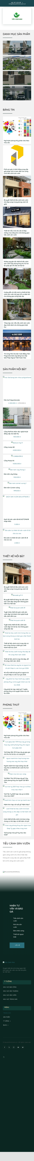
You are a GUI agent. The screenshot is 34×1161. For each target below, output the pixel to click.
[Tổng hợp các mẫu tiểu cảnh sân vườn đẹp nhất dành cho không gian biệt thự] (17, 309)
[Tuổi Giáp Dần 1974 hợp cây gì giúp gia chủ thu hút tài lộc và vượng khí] (17, 744)
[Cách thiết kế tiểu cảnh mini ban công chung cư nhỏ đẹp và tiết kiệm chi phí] (17, 811)
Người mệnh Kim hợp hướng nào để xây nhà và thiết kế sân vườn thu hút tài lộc (16, 768)
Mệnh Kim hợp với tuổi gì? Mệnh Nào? (17, 804)
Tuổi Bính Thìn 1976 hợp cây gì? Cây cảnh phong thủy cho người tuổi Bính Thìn (16, 780)
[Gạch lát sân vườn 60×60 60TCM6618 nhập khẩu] (17, 505)
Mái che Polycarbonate (12, 400)
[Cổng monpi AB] (17, 442)
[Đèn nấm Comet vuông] (17, 483)
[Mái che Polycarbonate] (17, 386)
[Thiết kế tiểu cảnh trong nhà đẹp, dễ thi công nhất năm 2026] (17, 653)
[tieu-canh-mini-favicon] (17, 11)
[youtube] (18, 1047)
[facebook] (4, 1047)
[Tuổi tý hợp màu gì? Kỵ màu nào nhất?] (17, 827)
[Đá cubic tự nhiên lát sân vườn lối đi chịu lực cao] (17, 532)
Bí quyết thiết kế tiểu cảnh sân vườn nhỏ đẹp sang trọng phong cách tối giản (16, 202)
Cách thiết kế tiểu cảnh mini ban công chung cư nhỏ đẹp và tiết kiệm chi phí (16, 820)
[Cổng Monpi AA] (17, 456)
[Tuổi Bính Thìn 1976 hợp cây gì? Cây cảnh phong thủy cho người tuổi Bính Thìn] (17, 773)
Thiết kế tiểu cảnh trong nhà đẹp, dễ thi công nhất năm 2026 (16, 660)
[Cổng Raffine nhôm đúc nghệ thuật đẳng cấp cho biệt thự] (17, 418)
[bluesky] (23, 1047)
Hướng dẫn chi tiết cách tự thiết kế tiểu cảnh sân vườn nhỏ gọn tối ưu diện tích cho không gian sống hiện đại (17, 294)
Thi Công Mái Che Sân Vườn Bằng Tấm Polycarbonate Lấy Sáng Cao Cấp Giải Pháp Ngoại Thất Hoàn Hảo (17, 356)
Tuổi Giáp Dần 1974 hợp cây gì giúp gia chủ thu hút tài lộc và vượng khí (17, 753)
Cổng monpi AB (9, 447)
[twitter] (9, 1047)
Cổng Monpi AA (9, 461)
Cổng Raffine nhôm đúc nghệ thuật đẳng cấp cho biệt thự (16, 433)
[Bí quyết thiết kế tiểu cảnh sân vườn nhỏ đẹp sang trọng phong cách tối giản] (17, 186)
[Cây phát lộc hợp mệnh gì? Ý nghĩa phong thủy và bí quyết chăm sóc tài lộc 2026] (17, 681)
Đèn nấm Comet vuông (12, 488)
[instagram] (13, 1047)
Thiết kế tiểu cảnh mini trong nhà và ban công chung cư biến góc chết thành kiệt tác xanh (16, 645)
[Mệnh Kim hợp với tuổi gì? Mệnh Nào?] (17, 800)
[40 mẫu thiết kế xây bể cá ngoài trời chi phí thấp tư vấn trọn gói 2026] (17, 667)
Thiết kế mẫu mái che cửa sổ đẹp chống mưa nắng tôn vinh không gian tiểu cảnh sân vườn (16, 233)
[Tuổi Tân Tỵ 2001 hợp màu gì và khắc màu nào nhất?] (17, 788)
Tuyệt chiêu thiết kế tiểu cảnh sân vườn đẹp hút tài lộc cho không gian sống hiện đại (16, 627)
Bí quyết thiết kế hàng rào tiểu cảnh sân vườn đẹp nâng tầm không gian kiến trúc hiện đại (16, 602)
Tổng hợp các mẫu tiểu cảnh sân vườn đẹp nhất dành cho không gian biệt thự (17, 325)
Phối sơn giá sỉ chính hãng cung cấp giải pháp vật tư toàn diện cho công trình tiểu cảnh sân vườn (16, 171)
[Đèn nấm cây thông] (17, 469)
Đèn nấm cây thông (10, 474)
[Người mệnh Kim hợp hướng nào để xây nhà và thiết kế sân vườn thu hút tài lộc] (17, 760)
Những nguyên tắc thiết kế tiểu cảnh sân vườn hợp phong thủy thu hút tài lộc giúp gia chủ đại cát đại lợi (16, 264)
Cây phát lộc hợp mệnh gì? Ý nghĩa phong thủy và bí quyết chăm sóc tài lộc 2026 (16, 691)
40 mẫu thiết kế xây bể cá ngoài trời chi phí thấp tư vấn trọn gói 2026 (16, 673)
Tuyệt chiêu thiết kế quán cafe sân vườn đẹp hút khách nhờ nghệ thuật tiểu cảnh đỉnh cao (16, 614)
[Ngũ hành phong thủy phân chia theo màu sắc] (17, 127)
